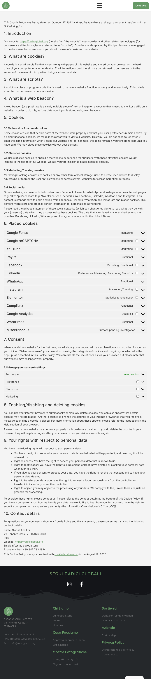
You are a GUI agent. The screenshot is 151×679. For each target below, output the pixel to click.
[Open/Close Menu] (99, 5)
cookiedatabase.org (67, 554)
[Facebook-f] (81, 584)
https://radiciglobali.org (34, 41)
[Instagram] (69, 584)
